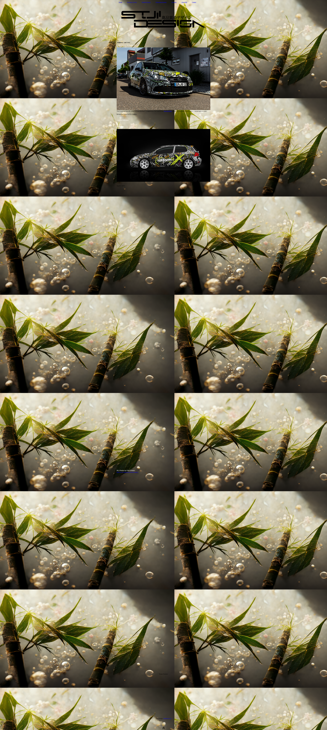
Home (120, 2)
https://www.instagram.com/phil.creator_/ (128, 472)
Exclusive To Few (132, 2)
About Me (184, 2)
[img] (163, 19)
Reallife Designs (146, 2)
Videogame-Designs (161, 2)
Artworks (174, 2)
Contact (194, 2)
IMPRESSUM (167, 718)
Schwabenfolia (168, 111)
